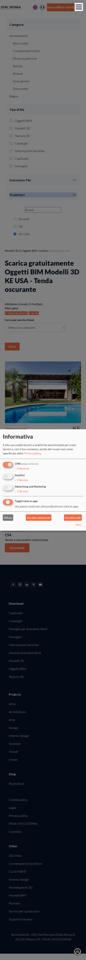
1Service (21, 479)
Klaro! (79, 524)
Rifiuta (8, 517)
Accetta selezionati (38, 517)
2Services (22, 468)
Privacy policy (32, 453)
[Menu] (79, 7)
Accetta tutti (73, 517)
